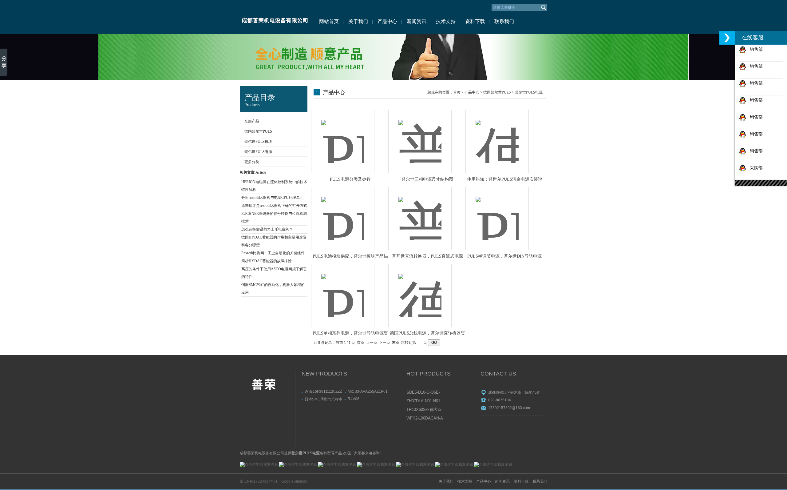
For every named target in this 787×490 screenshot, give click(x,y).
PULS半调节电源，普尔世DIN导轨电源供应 (504, 256)
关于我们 (358, 21)
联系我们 (504, 21)
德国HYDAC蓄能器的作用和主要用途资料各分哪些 (273, 241)
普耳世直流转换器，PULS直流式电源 (427, 256)
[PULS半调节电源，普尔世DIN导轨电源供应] (497, 212)
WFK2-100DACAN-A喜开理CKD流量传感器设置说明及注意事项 (424, 418)
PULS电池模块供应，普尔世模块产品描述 (350, 256)
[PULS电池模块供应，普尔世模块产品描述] (342, 212)
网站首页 (329, 21)
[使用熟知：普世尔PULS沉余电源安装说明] (497, 135)
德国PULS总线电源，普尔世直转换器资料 (427, 333)
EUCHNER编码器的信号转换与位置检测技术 (274, 217)
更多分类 (251, 162)
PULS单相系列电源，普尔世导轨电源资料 (350, 333)
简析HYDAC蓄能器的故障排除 (266, 261)
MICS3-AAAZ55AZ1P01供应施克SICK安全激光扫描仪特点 (368, 391)
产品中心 (387, 21)
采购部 (754, 167)
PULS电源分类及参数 (350, 179)
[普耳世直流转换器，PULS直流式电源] (419, 212)
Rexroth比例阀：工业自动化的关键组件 (273, 253)
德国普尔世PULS (258, 131)
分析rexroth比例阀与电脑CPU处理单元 (272, 197)
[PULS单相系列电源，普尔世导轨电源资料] (342, 289)
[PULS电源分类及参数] (342, 135)
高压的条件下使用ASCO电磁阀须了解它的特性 (274, 273)
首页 (457, 92)
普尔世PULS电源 (258, 152)
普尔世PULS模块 (258, 141)
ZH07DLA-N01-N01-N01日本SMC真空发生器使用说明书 (424, 401)
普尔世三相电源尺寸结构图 (427, 179)
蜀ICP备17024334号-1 (259, 481)
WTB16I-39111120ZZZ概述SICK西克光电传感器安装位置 (324, 391)
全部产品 (251, 121)
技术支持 (446, 21)
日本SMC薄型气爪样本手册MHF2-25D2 (323, 399)
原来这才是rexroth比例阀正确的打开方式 (274, 205)
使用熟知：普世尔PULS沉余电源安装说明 (504, 180)
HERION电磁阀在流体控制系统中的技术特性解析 (274, 186)
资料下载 (475, 21)
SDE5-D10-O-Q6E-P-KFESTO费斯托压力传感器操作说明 (424, 393)
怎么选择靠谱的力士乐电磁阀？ (267, 229)
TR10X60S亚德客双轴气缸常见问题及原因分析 (424, 410)
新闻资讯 (416, 21)
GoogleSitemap (294, 481)
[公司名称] (274, 17)
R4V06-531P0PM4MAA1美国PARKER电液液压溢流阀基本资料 (366, 399)
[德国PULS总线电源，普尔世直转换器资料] (419, 289)
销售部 (754, 49)
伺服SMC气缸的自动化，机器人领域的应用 (273, 289)
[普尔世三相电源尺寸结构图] (419, 135)
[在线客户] (727, 38)
